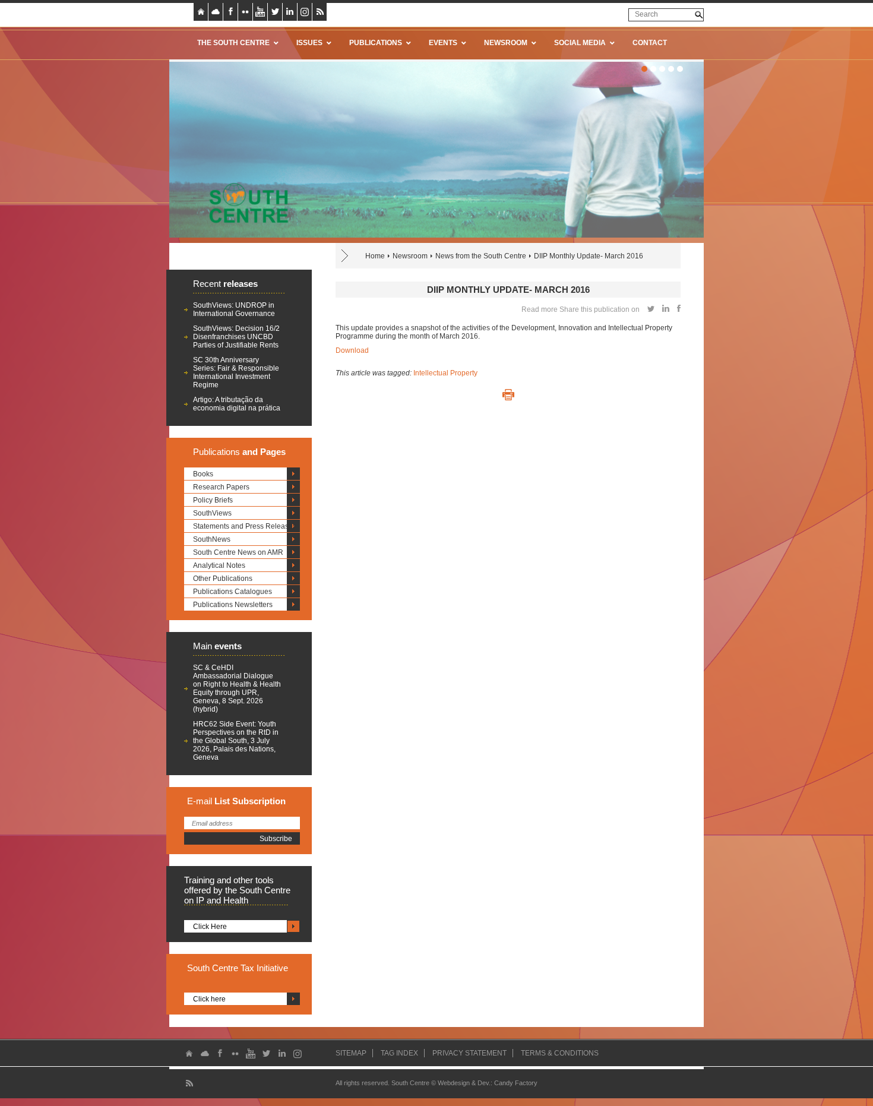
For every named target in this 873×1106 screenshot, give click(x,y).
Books (203, 474)
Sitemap (351, 1053)
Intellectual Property (445, 373)
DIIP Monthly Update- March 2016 (588, 256)
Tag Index (399, 1053)
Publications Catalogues (232, 591)
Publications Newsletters (233, 605)
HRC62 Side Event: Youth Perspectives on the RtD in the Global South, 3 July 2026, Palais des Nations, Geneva (236, 740)
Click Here (210, 926)
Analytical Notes (219, 565)
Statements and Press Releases (244, 526)
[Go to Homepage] (244, 202)
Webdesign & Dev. (464, 1082)
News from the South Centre (480, 256)
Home (375, 256)
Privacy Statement (469, 1053)
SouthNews (211, 539)
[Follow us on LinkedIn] (290, 12)
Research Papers (221, 487)
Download (352, 350)
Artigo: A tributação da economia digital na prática (236, 404)
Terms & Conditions (560, 1053)
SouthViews (212, 513)
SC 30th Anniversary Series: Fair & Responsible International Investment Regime (236, 372)
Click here (209, 999)
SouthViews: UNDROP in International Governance (234, 309)
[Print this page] (508, 395)
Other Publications (222, 578)
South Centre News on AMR (238, 552)
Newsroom (410, 256)
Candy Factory (515, 1082)
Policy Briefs (213, 500)
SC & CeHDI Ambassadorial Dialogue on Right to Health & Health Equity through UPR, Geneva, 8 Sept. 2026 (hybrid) (237, 688)
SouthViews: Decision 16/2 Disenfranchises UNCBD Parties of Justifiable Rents (236, 336)
